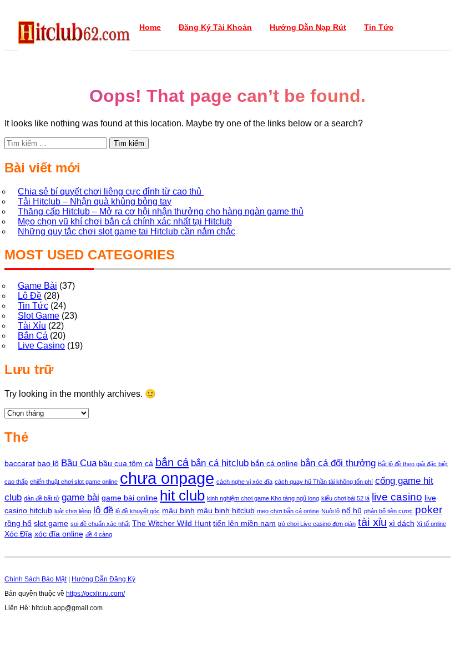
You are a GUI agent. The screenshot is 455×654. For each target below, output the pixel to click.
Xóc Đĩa (18, 533)
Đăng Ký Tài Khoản (215, 27)
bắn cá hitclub (220, 463)
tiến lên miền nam (244, 523)
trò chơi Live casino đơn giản (317, 523)
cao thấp (16, 481)
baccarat (19, 463)
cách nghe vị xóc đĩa (244, 481)
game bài (80, 497)
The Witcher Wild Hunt (171, 523)
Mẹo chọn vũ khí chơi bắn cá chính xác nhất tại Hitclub (125, 221)
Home (150, 27)
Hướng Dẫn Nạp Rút (308, 27)
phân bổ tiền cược (388, 511)
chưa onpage (167, 478)
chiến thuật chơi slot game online (74, 481)
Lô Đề (30, 295)
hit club (182, 495)
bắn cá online (274, 463)
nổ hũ (352, 510)
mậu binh (178, 510)
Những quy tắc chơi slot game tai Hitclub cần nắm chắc (126, 231)
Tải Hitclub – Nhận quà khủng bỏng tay (94, 201)
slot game (51, 523)
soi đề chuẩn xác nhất (100, 523)
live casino (397, 497)
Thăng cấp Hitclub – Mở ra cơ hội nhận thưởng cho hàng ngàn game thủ (161, 211)
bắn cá (172, 462)
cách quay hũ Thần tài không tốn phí (324, 481)
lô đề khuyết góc (137, 511)
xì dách (401, 523)
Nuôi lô (330, 511)
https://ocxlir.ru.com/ (95, 593)
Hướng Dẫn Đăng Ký (103, 579)
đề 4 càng (98, 534)
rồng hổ (18, 523)
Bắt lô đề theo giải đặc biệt (413, 464)
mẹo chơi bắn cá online (288, 511)
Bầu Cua (79, 463)
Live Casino (41, 345)
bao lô (48, 463)
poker (428, 509)
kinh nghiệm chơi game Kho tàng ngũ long (263, 498)
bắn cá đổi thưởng (338, 463)
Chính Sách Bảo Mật (35, 579)
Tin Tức (378, 27)
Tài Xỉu (32, 325)
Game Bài (37, 285)
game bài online (130, 497)
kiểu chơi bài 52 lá (345, 498)
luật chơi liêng (72, 511)
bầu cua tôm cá (126, 463)
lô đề (103, 510)
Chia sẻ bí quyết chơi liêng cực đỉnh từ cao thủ (111, 191)
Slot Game (38, 315)
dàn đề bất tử (41, 498)
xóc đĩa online (58, 533)
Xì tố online (431, 523)
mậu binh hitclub (226, 510)
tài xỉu (372, 522)
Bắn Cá (33, 335)
